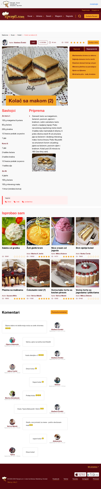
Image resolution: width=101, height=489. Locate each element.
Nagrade (69, 16)
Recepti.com (13, 15)
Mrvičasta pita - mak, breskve (83, 74)
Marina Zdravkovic (12, 398)
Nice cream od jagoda (62, 237)
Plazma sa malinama (13, 279)
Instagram (85, 479)
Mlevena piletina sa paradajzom (84, 67)
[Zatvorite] (1, 4)
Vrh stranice (92, 467)
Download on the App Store (80, 474)
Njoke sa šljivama (79, 70)
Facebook (56, 479)
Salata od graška (13, 237)
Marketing (39, 479)
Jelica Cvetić (12, 371)
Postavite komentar (59, 312)
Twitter (66, 479)
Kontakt (45, 479)
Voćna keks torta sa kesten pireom (62, 279)
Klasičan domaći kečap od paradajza (84, 63)
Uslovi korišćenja (30, 479)
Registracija (86, 10)
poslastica (28, 202)
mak (17, 202)
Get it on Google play (93, 474)
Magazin (58, 16)
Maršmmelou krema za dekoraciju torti (84, 55)
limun (9, 202)
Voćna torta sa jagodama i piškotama (87, 279)
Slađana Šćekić (20, 42)
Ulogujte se (95, 10)
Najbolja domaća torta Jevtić (83, 59)
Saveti (48, 16)
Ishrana (39, 16)
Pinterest (96, 479)
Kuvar (30, 16)
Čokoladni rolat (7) (38, 279)
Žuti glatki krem (38, 237)
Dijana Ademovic (12, 344)
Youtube (75, 479)
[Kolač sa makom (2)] (47, 162)
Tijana (12, 454)
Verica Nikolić (12, 426)
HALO (15, 482)
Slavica (57, 384)
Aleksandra (57, 441)
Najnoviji (77, 49)
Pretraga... (79, 16)
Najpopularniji (92, 49)
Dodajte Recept (92, 16)
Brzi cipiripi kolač (87, 237)
